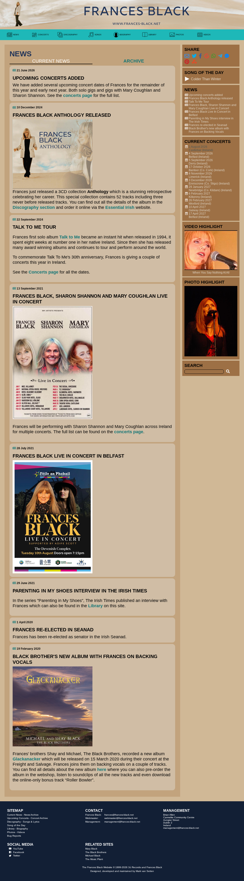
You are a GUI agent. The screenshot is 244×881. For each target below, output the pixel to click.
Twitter (16, 855)
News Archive (31, 814)
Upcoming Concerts (18, 818)
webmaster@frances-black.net (120, 818)
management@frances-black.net (122, 821)
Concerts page (43, 271)
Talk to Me (69, 236)
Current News (14, 814)
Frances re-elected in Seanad (208, 125)
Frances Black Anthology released (211, 98)
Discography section (34, 207)
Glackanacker (27, 758)
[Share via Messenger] (227, 55)
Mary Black (91, 848)
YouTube (18, 848)
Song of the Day (16, 825)
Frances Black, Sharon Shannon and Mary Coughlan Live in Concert (212, 106)
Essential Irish (119, 207)
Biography (22, 828)
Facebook (18, 852)
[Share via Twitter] (194, 55)
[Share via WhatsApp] (213, 55)
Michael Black (92, 855)
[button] (187, 79)
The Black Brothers (95, 852)
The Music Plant (94, 859)
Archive (133, 60)
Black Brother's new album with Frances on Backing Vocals (209, 130)
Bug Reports (14, 835)
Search (193, 365)
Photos (11, 832)
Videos (21, 832)
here (101, 769)
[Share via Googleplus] (206, 55)
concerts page (77, 95)
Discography (14, 821)
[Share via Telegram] (220, 55)
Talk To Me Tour (199, 101)
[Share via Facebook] (200, 55)
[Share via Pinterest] (186, 61)
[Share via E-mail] (186, 55)
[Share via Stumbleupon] (194, 61)
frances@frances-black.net (119, 814)
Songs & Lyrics (31, 821)
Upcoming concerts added (206, 95)
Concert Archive (39, 818)
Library (95, 605)
